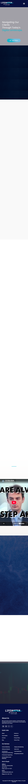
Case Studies (4, 735)
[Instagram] (9, 726)
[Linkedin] (6, 726)
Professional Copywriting (7, 754)
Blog (3, 740)
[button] (24, 3)
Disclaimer (16, 735)
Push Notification (17, 751)
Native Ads (16, 749)
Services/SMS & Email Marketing (6, 758)
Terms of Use (16, 740)
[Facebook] (3, 726)
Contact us (16, 733)
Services (4, 737)
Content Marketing (6, 746)
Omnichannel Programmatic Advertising (7, 752)
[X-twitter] (11, 726)
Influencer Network (6, 749)
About (3, 733)
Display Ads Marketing (19, 746)
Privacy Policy (17, 737)
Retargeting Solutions (18, 753)
